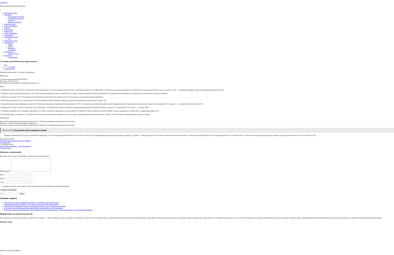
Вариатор (11, 48)
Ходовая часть (9, 52)
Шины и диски (13, 54)
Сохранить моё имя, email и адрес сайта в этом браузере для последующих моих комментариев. (35, 186)
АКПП (10, 46)
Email (2, 178)
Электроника (12, 57)
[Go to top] (1, 254)
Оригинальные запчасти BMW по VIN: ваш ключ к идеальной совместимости (31, 204)
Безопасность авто (10, 13)
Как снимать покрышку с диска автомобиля (15, 146)
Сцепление (12, 50)
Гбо (9, 39)
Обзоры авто (8, 30)
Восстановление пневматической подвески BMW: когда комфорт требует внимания (33, 208)
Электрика (8, 55)
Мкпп (10, 44)
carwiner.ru (3, 2)
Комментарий (5, 171)
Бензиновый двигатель (16, 17)
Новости (7, 28)
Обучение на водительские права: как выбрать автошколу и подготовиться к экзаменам (35, 206)
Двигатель (7, 15)
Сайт (1, 182)
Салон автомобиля (10, 33)
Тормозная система (10, 41)
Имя (2, 175)
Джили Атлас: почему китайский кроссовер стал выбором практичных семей (31, 202)
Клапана (11, 20)
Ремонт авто (8, 31)
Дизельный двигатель (15, 18)
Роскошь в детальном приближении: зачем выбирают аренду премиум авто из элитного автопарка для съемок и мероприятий (48, 210)
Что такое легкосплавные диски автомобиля (15, 141)
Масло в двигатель (14, 22)
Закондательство (10, 24)
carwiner (12, 67)
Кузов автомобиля (10, 26)
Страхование (8, 35)
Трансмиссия (8, 42)
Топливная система (11, 37)
